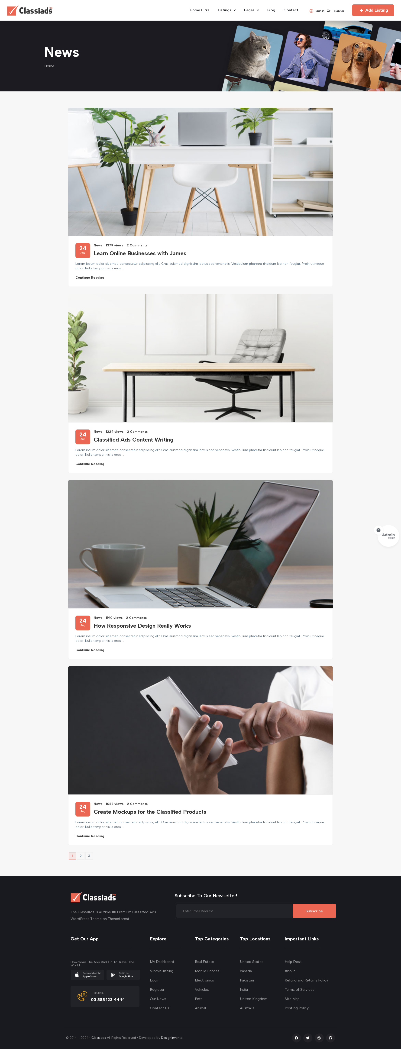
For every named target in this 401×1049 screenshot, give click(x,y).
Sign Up (339, 10)
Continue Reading (89, 278)
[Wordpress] (319, 1038)
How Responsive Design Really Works (142, 625)
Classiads (98, 1038)
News (98, 245)
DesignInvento (172, 1038)
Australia (247, 1008)
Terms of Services (299, 989)
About (290, 971)
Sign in (320, 10)
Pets (199, 999)
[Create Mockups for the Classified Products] (200, 730)
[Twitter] (307, 1038)
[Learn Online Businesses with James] (200, 172)
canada (246, 971)
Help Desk (293, 961)
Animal (200, 1008)
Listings (224, 10)
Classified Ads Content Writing (133, 439)
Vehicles (202, 989)
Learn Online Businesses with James (140, 253)
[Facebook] (296, 1038)
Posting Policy (297, 1008)
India (244, 989)
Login (154, 980)
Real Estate (204, 961)
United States (251, 961)
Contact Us (159, 1008)
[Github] (330, 1038)
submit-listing (161, 971)
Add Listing (376, 10)
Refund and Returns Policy (306, 980)
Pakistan (247, 980)
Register (157, 989)
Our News (158, 999)
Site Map (292, 999)
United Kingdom (253, 999)
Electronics (204, 980)
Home (49, 66)
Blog (271, 10)
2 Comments (137, 245)
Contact (291, 10)
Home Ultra (200, 10)
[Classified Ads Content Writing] (200, 358)
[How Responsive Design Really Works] (200, 544)
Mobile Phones (207, 971)
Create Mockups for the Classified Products (150, 811)
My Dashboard (162, 961)
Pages (249, 10)
